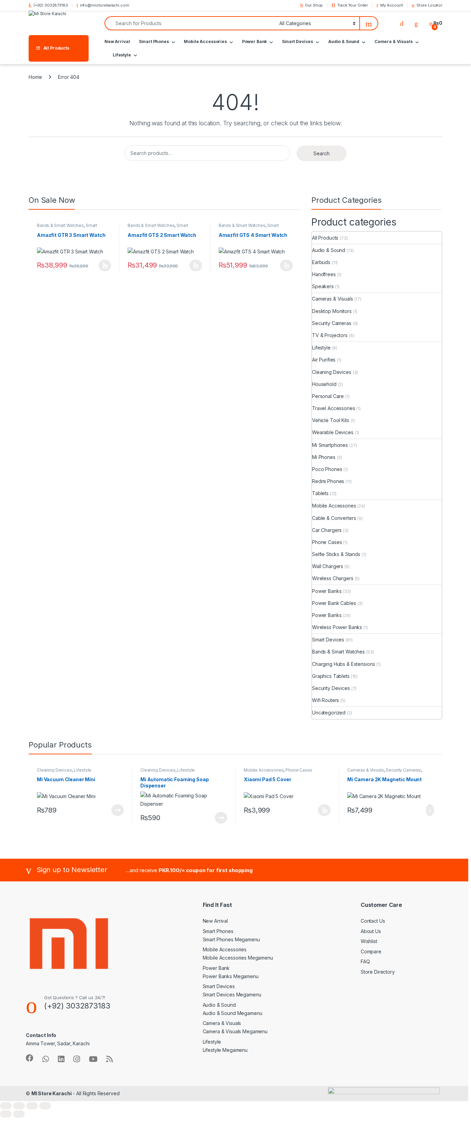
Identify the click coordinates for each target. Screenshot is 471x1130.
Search (321, 153)
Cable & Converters (334, 518)
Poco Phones (327, 469)
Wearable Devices (332, 432)
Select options (102, 265)
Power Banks (326, 591)
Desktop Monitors (332, 311)
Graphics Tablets (331, 676)
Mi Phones (323, 457)
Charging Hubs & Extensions (343, 664)
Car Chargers (327, 530)
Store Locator (429, 5)
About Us (371, 931)
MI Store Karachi (51, 1093)
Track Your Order (352, 5)
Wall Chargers (327, 566)
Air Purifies (323, 360)
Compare (371, 951)
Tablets (320, 493)
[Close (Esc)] (45, 1105)
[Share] (32, 1105)
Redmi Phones (328, 481)
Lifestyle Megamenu (225, 1050)
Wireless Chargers (332, 578)
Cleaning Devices (331, 372)
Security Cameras (331, 323)
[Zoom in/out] (6, 1105)
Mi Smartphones (330, 445)
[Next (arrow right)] (19, 1114)
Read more (117, 810)
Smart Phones (154, 41)
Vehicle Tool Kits (330, 420)
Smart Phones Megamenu (231, 939)
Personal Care (328, 396)
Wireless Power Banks (337, 627)
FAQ (365, 961)
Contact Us (373, 921)
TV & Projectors (330, 335)
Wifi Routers (325, 700)
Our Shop (314, 5)
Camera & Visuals (393, 41)
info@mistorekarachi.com (104, 5)
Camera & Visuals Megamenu (235, 1031)
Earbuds (321, 262)
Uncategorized (328, 712)
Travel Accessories (333, 408)
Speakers (323, 286)
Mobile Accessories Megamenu (238, 958)
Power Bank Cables (334, 603)
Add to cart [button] (429, 810)
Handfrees (324, 274)
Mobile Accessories (205, 41)
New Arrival (117, 41)
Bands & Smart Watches (60, 225)
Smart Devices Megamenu (232, 994)
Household (324, 384)
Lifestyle (122, 54)
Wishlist (369, 941)
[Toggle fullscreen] (19, 1105)
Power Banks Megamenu (231, 976)
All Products (325, 238)
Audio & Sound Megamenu (232, 1013)
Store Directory (378, 972)
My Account (391, 5)
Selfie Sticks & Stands (336, 554)
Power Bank (254, 41)
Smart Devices (297, 41)
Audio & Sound (343, 41)
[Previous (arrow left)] (6, 1114)
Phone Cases (327, 542)
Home (35, 77)
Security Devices (331, 688)
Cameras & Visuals (332, 299)
